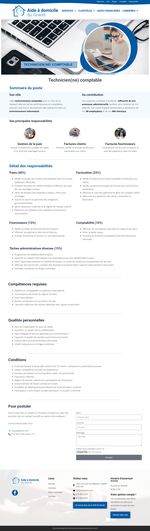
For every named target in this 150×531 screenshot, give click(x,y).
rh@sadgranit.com (19, 430)
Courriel (80, 422)
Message (80, 432)
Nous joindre (133, 1)
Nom (78, 412)
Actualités (123, 1)
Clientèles (85, 10)
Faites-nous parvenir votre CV (90, 448)
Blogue (114, 1)
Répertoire (100, 1)
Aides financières (108, 10)
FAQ (108, 1)
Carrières (128, 10)
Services (67, 10)
